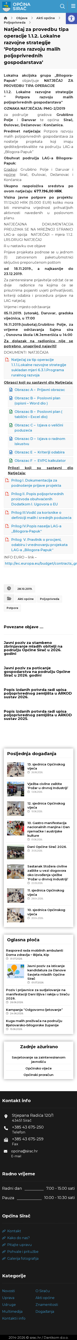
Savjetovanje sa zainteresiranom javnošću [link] (38, 1059)
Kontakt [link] (14, 1231)
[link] (71, 18)
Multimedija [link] (12, 1312)
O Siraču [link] (43, 1291)
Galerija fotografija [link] (22, 1258)
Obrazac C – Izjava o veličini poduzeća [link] (39, 427)
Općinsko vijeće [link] (38, 1068)
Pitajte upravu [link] (19, 1245)
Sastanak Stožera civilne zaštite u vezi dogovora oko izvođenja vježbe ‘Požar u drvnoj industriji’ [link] (47, 872)
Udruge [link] (9, 1305)
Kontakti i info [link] (13, 1318)
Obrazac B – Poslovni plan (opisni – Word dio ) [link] (37, 400)
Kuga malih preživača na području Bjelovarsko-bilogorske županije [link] (34, 1023)
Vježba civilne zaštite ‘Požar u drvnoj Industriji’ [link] (47, 786)
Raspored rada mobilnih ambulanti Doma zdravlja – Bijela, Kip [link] (34, 952)
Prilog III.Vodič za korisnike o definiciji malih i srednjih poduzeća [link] (41, 515)
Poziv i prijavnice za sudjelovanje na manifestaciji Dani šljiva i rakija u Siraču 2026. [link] (38, 994)
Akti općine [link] (26, 599)
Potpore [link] (12, 608)
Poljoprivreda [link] (49, 599)
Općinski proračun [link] (38, 1075)
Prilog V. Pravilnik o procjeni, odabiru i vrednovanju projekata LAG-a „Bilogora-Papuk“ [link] (39, 545)
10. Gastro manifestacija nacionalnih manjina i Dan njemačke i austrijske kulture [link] (48, 829)
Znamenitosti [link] (47, 1305)
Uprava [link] (8, 1298)
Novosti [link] (8, 1291)
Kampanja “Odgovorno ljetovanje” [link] (34, 1010)
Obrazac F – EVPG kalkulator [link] (40, 461)
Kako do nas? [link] (18, 1238)
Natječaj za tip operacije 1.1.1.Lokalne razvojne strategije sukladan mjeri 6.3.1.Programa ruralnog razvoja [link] (38, 367)
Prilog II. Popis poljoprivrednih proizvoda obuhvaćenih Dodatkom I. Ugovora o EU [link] (37, 499)
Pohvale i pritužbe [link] (22, 1252)
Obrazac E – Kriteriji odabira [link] (40, 452)
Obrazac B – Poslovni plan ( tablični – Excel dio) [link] (38, 414)
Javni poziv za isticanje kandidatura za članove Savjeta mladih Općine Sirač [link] (46, 972)
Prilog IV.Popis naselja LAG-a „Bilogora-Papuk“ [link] (36, 528)
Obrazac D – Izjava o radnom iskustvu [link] (40, 441)
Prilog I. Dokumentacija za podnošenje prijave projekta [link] (36, 483)
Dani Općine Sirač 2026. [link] (47, 847)
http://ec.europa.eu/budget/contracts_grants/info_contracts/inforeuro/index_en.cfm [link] (39, 563)
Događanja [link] (45, 1312)
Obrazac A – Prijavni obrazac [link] (40, 390)
